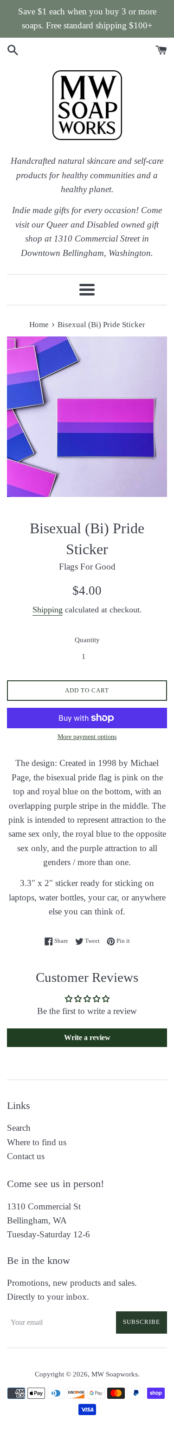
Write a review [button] (87, 1037)
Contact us (26, 1156)
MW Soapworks (114, 1374)
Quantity (87, 640)
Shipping (47, 609)
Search (19, 1128)
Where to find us (36, 1142)
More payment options (87, 736)
